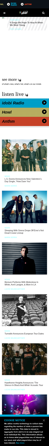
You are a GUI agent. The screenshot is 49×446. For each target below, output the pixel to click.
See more (20, 443)
